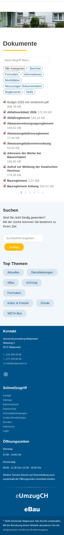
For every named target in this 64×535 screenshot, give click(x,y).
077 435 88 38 (13, 359)
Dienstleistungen (42, 272)
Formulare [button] (11, 74)
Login (6, 431)
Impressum (9, 426)
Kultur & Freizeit (18, 303)
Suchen (14, 247)
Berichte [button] (35, 68)
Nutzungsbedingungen (15, 413)
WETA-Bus (14, 313)
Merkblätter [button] (12, 80)
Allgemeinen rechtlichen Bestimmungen (25, 530)
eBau (10, 282)
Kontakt (7, 395)
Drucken (7, 422)
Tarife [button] (29, 92)
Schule (44, 303)
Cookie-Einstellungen (14, 417)
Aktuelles (13, 272)
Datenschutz (9, 409)
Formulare (14, 292)
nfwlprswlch (17, 363)
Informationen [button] (33, 74)
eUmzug (31, 282)
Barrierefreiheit (11, 404)
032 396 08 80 (13, 354)
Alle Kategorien (15, 68)
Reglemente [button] (13, 92)
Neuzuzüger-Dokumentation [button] (23, 86)
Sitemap (7, 400)
